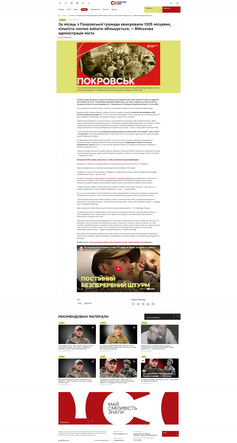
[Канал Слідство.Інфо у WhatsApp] (83, 3)
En (171, 3)
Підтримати (167, 8)
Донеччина (88, 303)
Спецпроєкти (95, 9)
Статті (69, 9)
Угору (165, 432)
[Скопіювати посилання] (153, 304)
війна (79, 303)
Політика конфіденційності (102, 440)
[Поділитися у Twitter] (143, 304)
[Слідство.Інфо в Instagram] (77, 3)
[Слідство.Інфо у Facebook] (66, 3)
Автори (114, 9)
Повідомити (148, 8)
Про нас (106, 9)
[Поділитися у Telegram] (138, 304)
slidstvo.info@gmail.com (119, 434)
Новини (61, 9)
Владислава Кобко (65, 37)
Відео (76, 9)
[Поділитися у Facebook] (133, 304)
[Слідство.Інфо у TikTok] (89, 3)
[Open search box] (177, 3)
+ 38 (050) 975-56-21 (118, 440)
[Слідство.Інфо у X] (60, 3)
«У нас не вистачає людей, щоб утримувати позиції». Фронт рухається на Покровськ (120, 242)
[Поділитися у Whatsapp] (148, 304)
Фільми (84, 9)
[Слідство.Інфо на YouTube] (71, 3)
